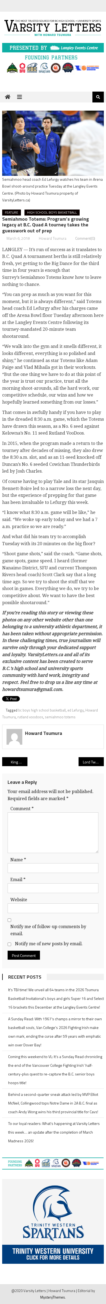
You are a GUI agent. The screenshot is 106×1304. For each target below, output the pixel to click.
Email (18, 879)
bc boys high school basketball (42, 710)
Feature (11, 212)
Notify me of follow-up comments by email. (48, 930)
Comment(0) (85, 238)
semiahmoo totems (60, 717)
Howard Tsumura (52, 238)
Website (18, 899)
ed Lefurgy (75, 710)
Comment (22, 808)
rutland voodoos (30, 717)
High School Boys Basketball (52, 212)
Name (18, 859)
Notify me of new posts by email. (49, 943)
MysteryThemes (52, 1297)
